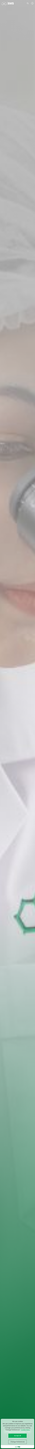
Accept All (17, 1436)
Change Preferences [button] (17, 1442)
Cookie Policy (25, 1430)
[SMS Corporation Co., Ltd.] (7, 3)
